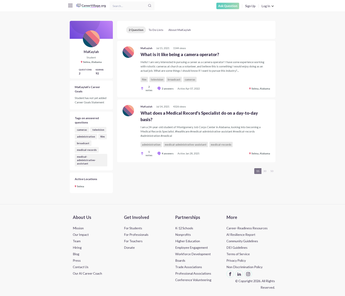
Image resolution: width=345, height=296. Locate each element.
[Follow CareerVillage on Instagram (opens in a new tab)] (248, 274)
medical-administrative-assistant (86, 160)
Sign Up (250, 6)
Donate (129, 247)
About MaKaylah (179, 29)
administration (86, 136)
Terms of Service (238, 254)
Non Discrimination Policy (244, 267)
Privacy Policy (236, 260)
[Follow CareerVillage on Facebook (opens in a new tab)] (230, 274)
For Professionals (136, 235)
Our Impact (81, 235)
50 (271, 171)
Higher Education (187, 241)
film (102, 136)
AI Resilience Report (240, 235)
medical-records (87, 149)
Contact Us (80, 267)
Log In (265, 6)
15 (257, 171)
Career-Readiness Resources (247, 228)
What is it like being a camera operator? (180, 54)
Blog (76, 254)
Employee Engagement (191, 247)
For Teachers (133, 241)
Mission (78, 228)
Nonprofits (183, 235)
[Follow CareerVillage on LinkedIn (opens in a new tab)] (239, 274)
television (98, 129)
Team (76, 241)
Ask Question (227, 6)
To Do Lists (155, 29)
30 (264, 171)
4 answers (168, 153)
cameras (82, 129)
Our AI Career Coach (87, 273)
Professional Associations (193, 273)
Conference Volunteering (193, 280)
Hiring (77, 247)
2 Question (136, 29)
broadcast (83, 143)
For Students (133, 228)
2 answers (168, 88)
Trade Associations (188, 267)
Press (77, 260)
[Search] (149, 6)
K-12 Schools (184, 228)
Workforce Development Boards (193, 257)
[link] (196, 69)
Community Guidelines (242, 241)
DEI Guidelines (236, 247)
